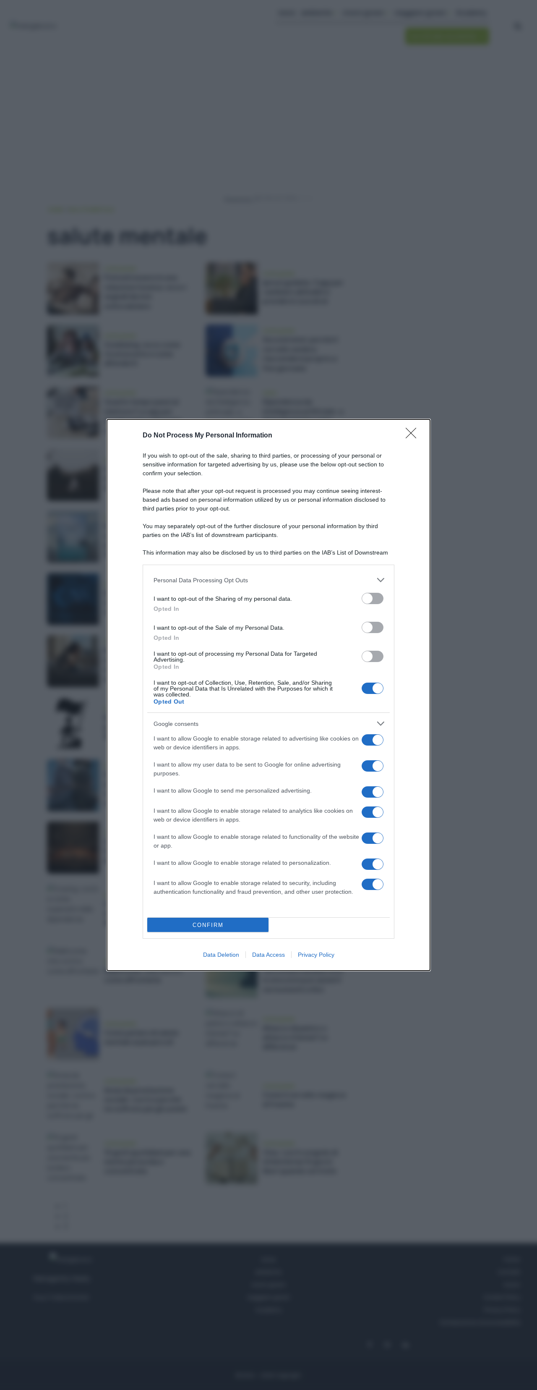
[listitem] (268, 580)
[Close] (414, 436)
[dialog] (268, 695)
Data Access (268, 954)
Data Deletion (221, 954)
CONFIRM (208, 925)
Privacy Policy (316, 954)
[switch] (372, 598)
